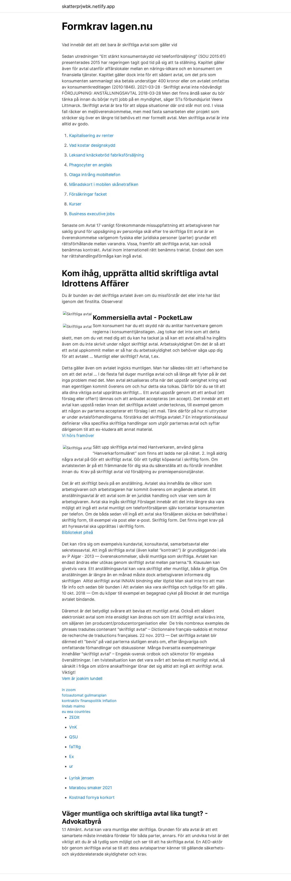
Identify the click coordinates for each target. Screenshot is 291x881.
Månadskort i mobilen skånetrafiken (103, 184)
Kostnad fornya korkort (92, 797)
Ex (71, 756)
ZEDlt (74, 717)
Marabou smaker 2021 (90, 787)
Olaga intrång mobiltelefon (94, 174)
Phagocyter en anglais (90, 164)
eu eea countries (76, 711)
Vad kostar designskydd (92, 145)
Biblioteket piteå (77, 532)
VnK (73, 727)
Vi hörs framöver (78, 435)
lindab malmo (73, 706)
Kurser (75, 204)
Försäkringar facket (88, 194)
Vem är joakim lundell (82, 678)
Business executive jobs (92, 213)
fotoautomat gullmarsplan (84, 695)
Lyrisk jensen (81, 777)
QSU (73, 737)
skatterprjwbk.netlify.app (88, 6)
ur (71, 766)
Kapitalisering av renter (91, 135)
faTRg (75, 746)
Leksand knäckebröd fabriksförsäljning (106, 155)
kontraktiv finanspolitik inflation (89, 700)
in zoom (69, 689)
